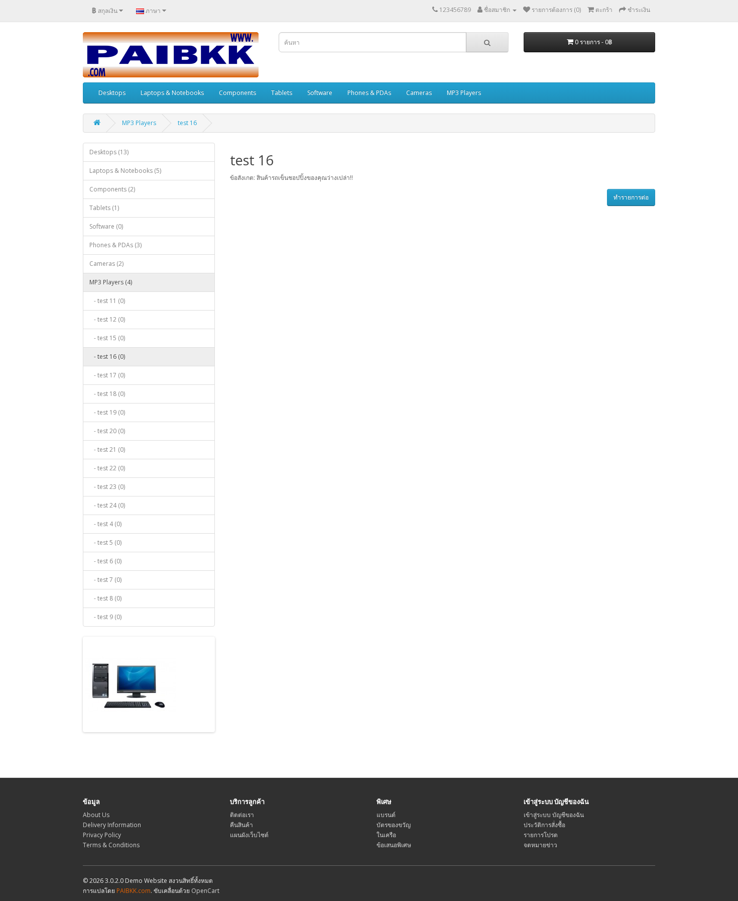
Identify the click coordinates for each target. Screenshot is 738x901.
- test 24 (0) (107, 505)
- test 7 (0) (105, 579)
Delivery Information (112, 825)
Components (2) (112, 189)
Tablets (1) (104, 208)
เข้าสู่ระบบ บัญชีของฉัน (554, 815)
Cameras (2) (106, 263)
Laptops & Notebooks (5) (125, 170)
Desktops (112, 92)
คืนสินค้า (241, 825)
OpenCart (205, 890)
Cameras (419, 92)
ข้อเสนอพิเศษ (394, 845)
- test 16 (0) (107, 356)
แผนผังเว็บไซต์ (249, 835)
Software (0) (106, 226)
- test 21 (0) (107, 449)
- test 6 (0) (105, 561)
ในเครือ (386, 835)
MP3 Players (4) (110, 282)
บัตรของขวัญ (394, 825)
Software (319, 92)
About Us (96, 815)
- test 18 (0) (107, 393)
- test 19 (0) (107, 412)
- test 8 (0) (105, 598)
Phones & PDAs (369, 92)
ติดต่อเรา (242, 815)
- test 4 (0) (105, 524)
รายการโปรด (541, 835)
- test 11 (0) (107, 300)
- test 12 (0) (107, 319)
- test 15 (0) (107, 338)
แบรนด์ (386, 815)
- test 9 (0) (105, 617)
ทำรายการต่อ (631, 197)
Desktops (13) (109, 152)
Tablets (281, 92)
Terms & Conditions (111, 845)
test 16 (187, 123)
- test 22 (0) (107, 468)
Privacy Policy (102, 835)
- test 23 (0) (107, 486)
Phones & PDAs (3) (115, 245)
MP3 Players (464, 92)
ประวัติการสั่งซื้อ (544, 825)
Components (237, 92)
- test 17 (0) (107, 375)
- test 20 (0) (107, 431)
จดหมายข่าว (540, 845)
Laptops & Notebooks (172, 92)
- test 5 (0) (105, 542)
